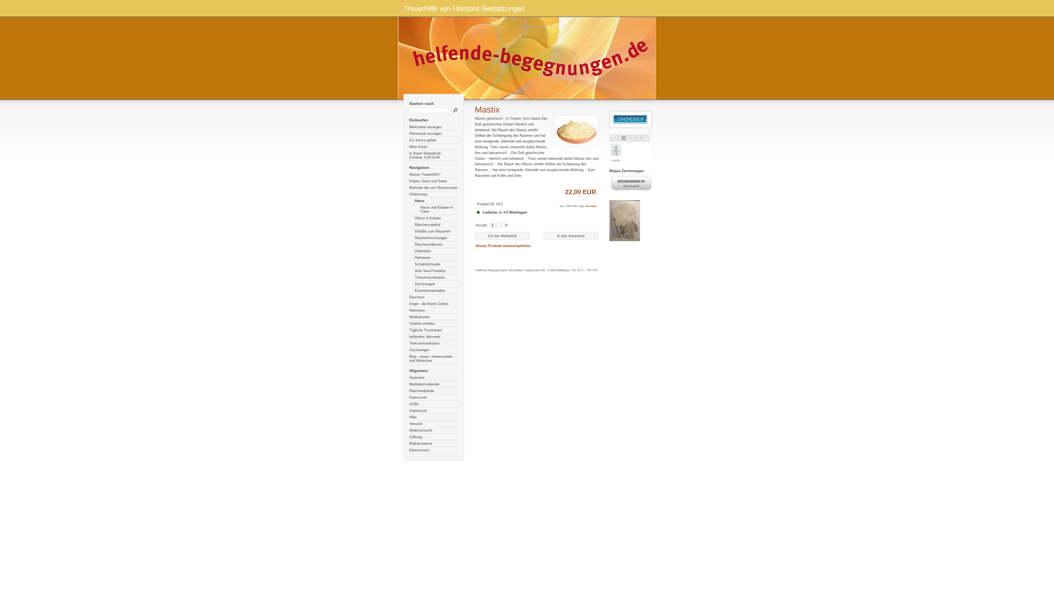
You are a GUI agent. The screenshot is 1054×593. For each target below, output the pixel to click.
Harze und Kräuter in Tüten (436, 209)
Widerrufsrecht (420, 430)
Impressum (418, 397)
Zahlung (415, 437)
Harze (419, 201)
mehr (620, 160)
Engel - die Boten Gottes (428, 304)
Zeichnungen (425, 284)
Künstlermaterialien (430, 291)
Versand (415, 424)
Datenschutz (419, 450)
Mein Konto (418, 147)
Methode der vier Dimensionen (433, 188)
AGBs (414, 404)
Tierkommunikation (430, 277)
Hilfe (412, 417)
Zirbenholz (423, 251)
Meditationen (419, 317)
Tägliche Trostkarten (425, 330)
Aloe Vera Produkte (430, 271)
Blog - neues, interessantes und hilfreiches (431, 358)
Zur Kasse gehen (422, 140)
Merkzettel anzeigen (425, 127)
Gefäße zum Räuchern (433, 231)
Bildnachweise (420, 443)
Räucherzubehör (428, 225)
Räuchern (416, 297)
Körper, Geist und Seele (428, 181)
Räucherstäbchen (428, 244)
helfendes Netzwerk (425, 337)
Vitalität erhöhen (422, 323)
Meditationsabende (424, 384)
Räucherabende (421, 391)
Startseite (417, 378)
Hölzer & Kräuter (428, 218)
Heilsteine (422, 258)
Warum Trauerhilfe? (424, 174)
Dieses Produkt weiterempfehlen (503, 246)
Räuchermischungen (431, 238)
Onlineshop (418, 194)
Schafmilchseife (427, 264)
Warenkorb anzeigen (425, 134)
